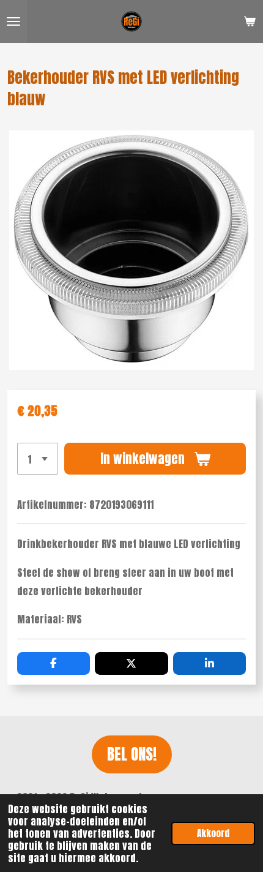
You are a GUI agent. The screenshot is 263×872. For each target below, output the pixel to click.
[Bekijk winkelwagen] (249, 21)
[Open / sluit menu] (13, 21)
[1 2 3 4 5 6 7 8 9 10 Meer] (37, 459)
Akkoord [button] (213, 833)
